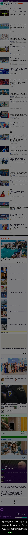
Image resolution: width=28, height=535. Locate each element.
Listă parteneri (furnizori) (3, 530)
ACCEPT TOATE (9, 532)
